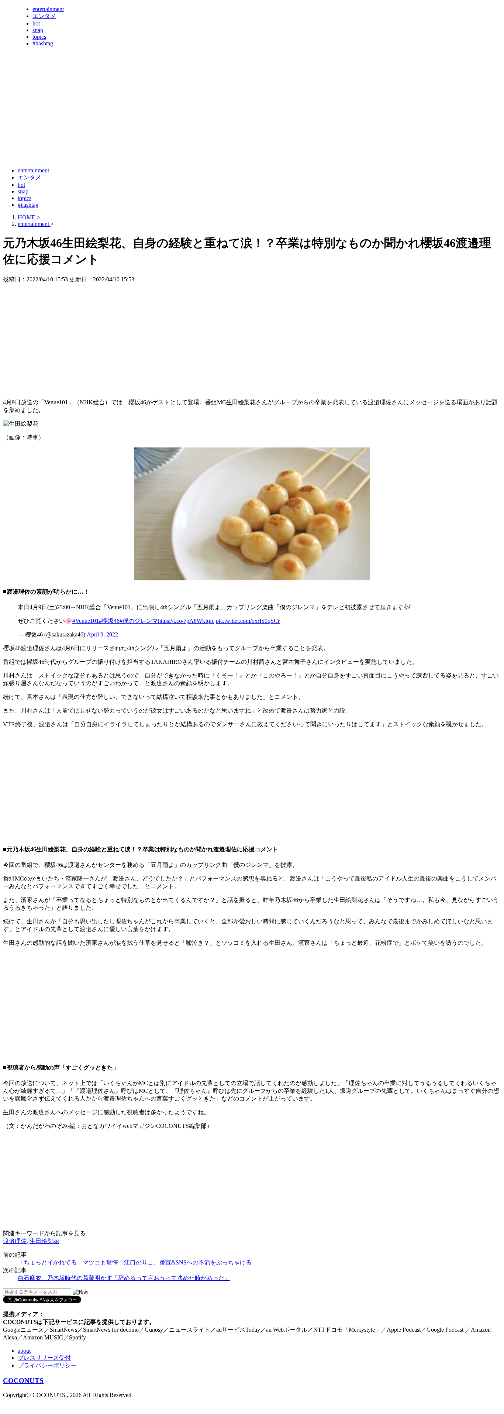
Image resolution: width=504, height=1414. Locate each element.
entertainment (48, 9)
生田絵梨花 (44, 1241)
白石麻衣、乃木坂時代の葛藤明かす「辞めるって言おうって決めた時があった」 (124, 1278)
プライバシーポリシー (47, 1365)
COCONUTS (23, 1380)
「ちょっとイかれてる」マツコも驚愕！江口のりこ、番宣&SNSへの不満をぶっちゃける (135, 1262)
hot (36, 23)
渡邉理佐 (15, 1241)
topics (39, 37)
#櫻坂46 (109, 621)
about (24, 1351)
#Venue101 (85, 621)
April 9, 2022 (102, 634)
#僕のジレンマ (139, 621)
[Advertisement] (137, 143)
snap (37, 30)
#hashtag (42, 43)
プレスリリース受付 (44, 1358)
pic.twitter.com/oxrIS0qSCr (248, 621)
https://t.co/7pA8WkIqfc (186, 621)
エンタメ (44, 16)
